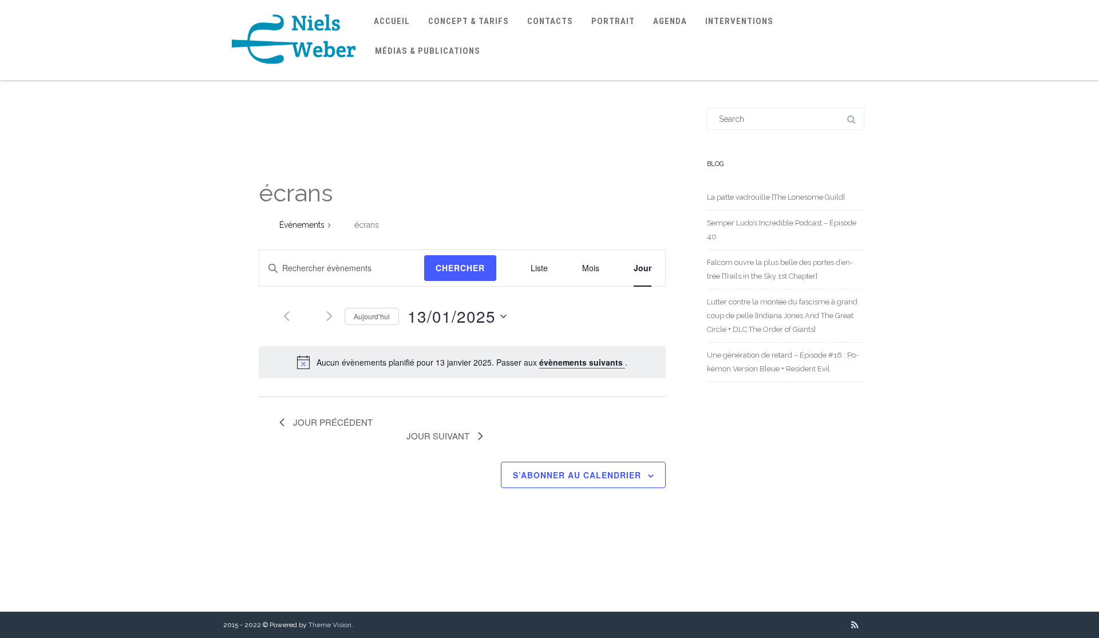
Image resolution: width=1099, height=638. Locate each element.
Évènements (302, 224)
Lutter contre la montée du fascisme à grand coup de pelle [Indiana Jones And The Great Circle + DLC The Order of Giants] (782, 316)
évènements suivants (582, 362)
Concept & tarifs (468, 21)
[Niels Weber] (294, 76)
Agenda (670, 21)
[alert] (462, 362)
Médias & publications (427, 51)
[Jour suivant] (329, 316)
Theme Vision (330, 625)
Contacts (550, 21)
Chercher (460, 268)
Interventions (739, 21)
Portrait (613, 21)
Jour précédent (333, 422)
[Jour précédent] (286, 316)
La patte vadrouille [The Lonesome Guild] (776, 197)
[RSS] (854, 625)
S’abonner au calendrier (577, 475)
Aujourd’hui (372, 316)
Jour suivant (437, 436)
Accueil (392, 21)
